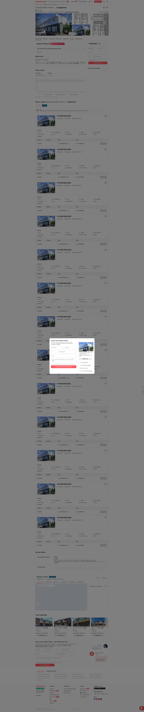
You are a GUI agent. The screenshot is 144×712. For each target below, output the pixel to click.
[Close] (93, 340)
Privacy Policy (64, 364)
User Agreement (71, 364)
